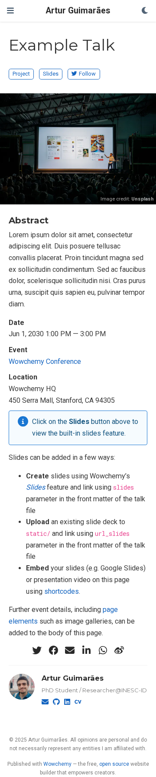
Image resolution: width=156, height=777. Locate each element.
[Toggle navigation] (10, 10)
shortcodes (61, 591)
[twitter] (36, 650)
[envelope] (69, 650)
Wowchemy (57, 764)
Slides (50, 73)
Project (21, 73)
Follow (87, 73)
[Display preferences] (145, 11)
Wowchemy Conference (45, 361)
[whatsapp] (102, 650)
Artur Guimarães (78, 11)
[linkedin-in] (86, 650)
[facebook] (53, 650)
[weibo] (119, 650)
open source (114, 764)
